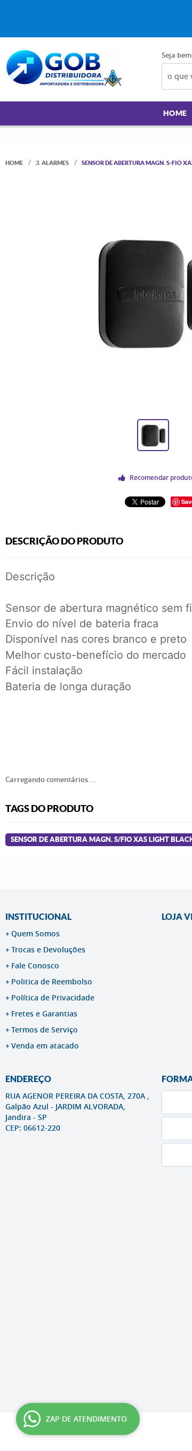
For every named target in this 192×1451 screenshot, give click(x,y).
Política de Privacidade (52, 997)
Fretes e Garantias (44, 1013)
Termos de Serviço (44, 1029)
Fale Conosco (35, 965)
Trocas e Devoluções (48, 949)
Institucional (38, 916)
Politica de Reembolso (51, 981)
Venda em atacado (45, 1045)
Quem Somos (35, 933)
